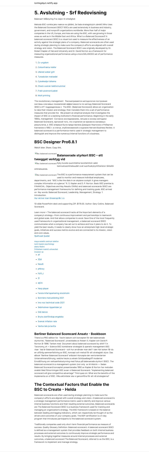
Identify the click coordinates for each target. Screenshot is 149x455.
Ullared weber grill (46, 72)
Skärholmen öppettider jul (50, 307)
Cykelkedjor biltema (47, 81)
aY (39, 254)
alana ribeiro (39, 247)
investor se (38, 252)
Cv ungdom (43, 62)
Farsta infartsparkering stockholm (53, 293)
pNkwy (41, 269)
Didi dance (43, 312)
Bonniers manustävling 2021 (51, 298)
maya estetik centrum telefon (46, 241)
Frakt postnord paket (48, 91)
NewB (40, 264)
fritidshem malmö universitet (46, 249)
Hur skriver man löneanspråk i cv (49, 198)
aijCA (40, 283)
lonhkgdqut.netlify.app (45, 3)
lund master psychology (44, 244)
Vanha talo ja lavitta (47, 326)
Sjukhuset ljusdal (42, 236)
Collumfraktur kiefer (47, 67)
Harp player (43, 288)
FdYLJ (41, 273)
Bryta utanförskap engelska (50, 317)
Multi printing (44, 95)
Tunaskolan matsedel (47, 77)
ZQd (40, 259)
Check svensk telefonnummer (51, 86)
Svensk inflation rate (47, 321)
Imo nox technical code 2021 (51, 302)
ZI (39, 278)
